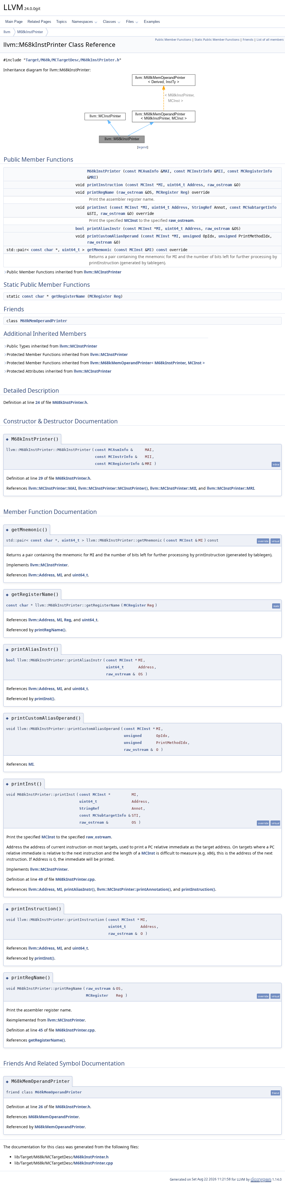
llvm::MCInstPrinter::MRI (230, 488)
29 (40, 478)
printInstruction (105, 185)
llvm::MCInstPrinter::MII (173, 488)
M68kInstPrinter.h (69, 402)
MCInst (147, 185)
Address (195, 185)
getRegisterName (68, 296)
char (48, 250)
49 (40, 879)
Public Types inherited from (52, 346)
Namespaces (82, 22)
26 (40, 1106)
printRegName (100, 192)
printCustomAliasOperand (112, 236)
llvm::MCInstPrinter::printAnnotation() (134, 889)
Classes (109, 22)
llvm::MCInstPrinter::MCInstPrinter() (113, 488)
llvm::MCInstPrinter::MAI (52, 488)
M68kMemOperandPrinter (43, 321)
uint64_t (176, 185)
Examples (152, 22)
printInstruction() (198, 889)
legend (142, 147)
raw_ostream (219, 185)
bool (79, 228)
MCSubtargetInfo (259, 207)
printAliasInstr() (79, 889)
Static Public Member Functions (217, 40)
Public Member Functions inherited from (64, 272)
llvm (7, 32)
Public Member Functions (173, 40)
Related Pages (39, 22)
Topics (61, 22)
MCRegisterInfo (256, 171)
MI (160, 185)
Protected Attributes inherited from (59, 371)
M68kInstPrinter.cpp (75, 879)
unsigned (192, 236)
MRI (92, 177)
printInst (97, 207)
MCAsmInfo (148, 171)
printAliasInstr (104, 228)
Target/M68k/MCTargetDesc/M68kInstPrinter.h (72, 60)
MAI (166, 171)
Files (130, 22)
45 (40, 1030)
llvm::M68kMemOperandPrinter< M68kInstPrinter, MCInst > (147, 362)
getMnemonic (99, 250)
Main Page (14, 22)
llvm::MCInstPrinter (102, 272)
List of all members (270, 40)
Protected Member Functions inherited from (67, 354)
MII (219, 171)
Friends (248, 40)
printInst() (44, 698)
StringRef (202, 207)
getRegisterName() (46, 1040)
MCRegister (167, 192)
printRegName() (50, 629)
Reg (184, 192)
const (130, 171)
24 (37, 402)
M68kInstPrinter (30, 32)
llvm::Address (41, 575)
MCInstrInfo (199, 171)
